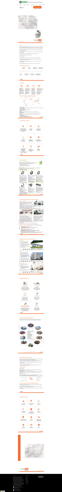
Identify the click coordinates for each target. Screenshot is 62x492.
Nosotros (27, 479)
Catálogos (27, 480)
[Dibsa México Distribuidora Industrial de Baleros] (31, 2)
